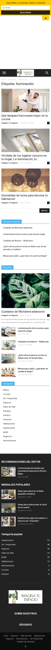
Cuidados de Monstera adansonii (17, 228)
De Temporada (10, 398)
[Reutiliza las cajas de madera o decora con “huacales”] (8, 521)
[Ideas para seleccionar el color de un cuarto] (8, 508)
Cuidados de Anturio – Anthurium (18, 241)
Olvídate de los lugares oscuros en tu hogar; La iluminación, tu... (24, 157)
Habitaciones (9, 423)
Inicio (3, 79)
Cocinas (6, 394)
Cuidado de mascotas (25, 641)
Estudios (7, 411)
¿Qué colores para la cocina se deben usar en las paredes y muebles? (24, 248)
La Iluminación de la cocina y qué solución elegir (24, 234)
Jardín (5, 432)
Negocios (7, 436)
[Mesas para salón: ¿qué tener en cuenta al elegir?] (8, 372)
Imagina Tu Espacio (9, 123)
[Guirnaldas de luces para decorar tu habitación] (25, 180)
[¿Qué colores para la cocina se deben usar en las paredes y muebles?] (8, 358)
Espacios (7, 402)
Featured (7, 419)
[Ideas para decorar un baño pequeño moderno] (8, 494)
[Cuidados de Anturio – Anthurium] (8, 345)
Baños (6, 390)
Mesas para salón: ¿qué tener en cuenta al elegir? (25, 256)
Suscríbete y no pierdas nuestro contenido (25, 3)
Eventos (6, 415)
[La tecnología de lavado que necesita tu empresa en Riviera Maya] (8, 471)
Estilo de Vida (9, 406)
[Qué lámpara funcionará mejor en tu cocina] (25, 100)
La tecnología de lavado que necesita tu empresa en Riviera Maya (32, 471)
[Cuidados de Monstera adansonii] (25, 290)
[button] (47, 73)
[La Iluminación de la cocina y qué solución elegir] (8, 331)
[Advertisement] (25, 42)
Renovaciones (9, 440)
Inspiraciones (9, 427)
